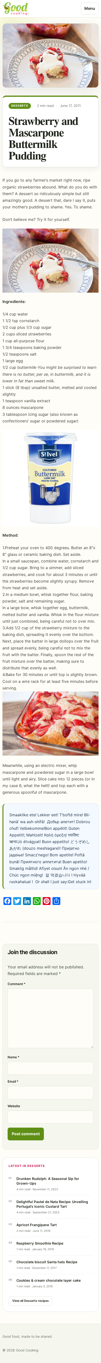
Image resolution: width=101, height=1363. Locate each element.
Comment (16, 984)
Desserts (19, 105)
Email (13, 1081)
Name (13, 1057)
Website (14, 1106)
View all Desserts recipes (30, 1301)
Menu (89, 8)
